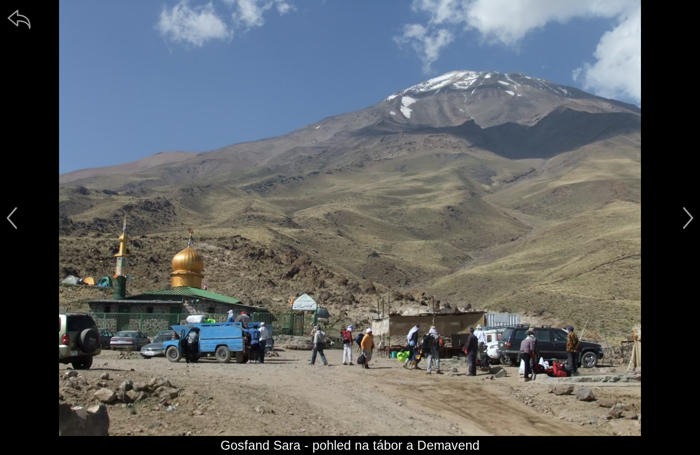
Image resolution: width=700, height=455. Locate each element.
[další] (688, 218)
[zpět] (19, 19)
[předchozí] (12, 218)
